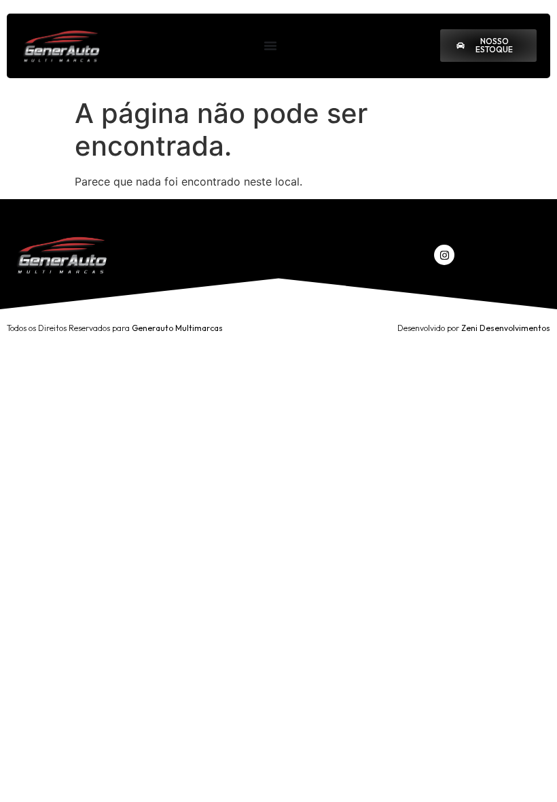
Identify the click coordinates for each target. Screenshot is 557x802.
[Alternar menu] (270, 45)
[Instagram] (444, 255)
